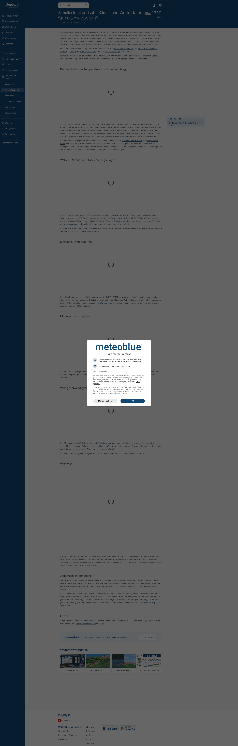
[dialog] (119, 373)
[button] (119, 371)
